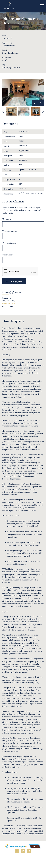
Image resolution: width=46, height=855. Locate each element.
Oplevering (8, 189)
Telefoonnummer (10, 231)
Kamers (7, 175)
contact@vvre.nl (8, 303)
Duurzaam (8, 194)
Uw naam (6, 219)
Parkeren (7, 170)
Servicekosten (9, 136)
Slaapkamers (9, 179)
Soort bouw (8, 160)
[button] (42, 5)
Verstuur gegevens (14, 281)
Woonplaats (7, 255)
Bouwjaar (8, 155)
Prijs (5, 132)
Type (6, 151)
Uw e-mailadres (9, 243)
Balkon (6, 165)
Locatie (7, 146)
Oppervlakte (9, 184)
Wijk (5, 141)
